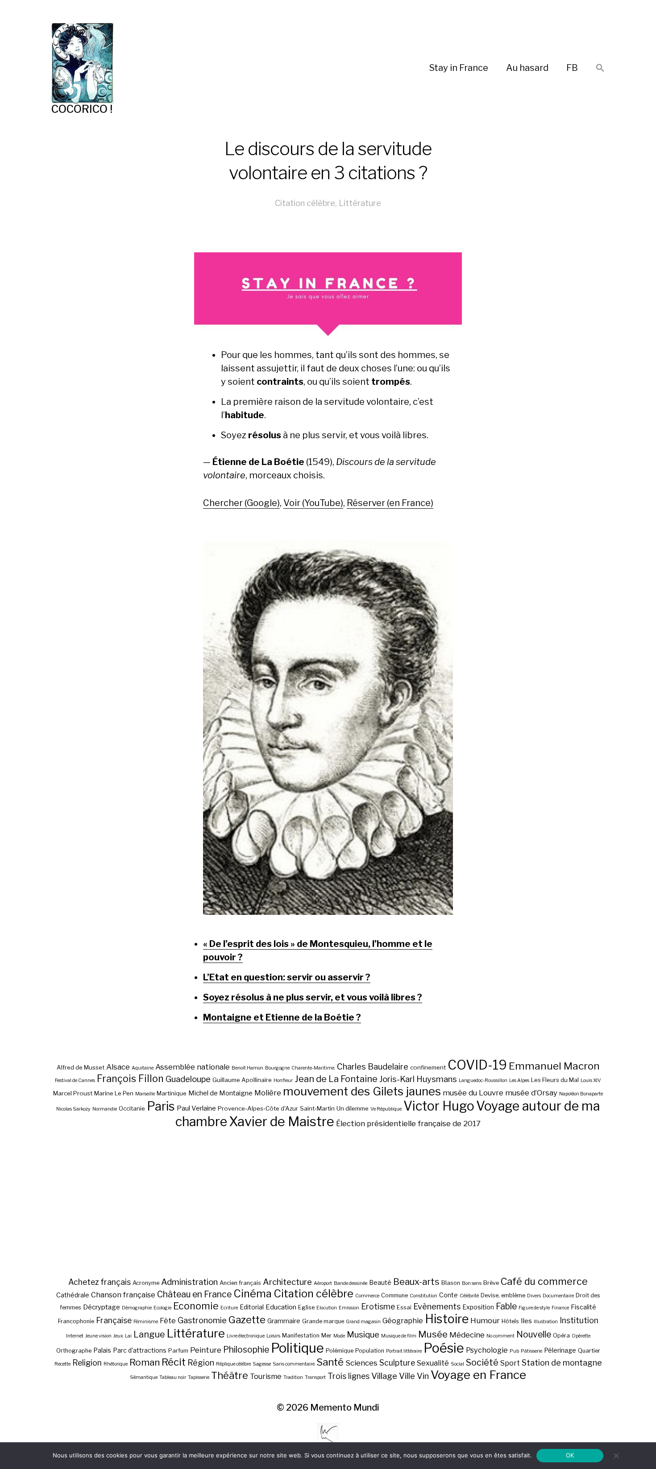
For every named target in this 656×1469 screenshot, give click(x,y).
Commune (394, 1295)
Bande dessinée (350, 1283)
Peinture (205, 1350)
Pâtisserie (531, 1351)
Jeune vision (98, 1336)
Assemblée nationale (192, 1066)
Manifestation (301, 1335)
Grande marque (323, 1321)
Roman (144, 1362)
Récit (174, 1362)
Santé (330, 1362)
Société (482, 1362)
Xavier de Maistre (281, 1121)
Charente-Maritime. (313, 1068)
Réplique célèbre (233, 1364)
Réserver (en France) (390, 503)
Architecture (287, 1282)
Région (200, 1362)
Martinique (172, 1093)
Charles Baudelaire (372, 1067)
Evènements (437, 1306)
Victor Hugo (438, 1106)
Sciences (361, 1362)
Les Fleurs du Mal (555, 1079)
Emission (349, 1308)
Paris (161, 1106)
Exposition (478, 1307)
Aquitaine (143, 1068)
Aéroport (323, 1283)
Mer (326, 1335)
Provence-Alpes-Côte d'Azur (258, 1108)
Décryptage (101, 1307)
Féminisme (145, 1322)
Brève (491, 1283)
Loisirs (273, 1336)
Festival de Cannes (75, 1080)
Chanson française (123, 1294)
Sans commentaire (294, 1364)
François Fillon (130, 1078)
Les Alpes (519, 1080)
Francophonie (76, 1321)
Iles (526, 1321)
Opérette (581, 1336)
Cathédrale (72, 1295)
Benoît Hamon (247, 1068)
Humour (485, 1320)
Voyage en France (478, 1375)
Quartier (589, 1350)
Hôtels (510, 1321)
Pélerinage (560, 1350)
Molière (267, 1092)
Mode (339, 1336)
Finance (560, 1308)
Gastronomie (202, 1320)
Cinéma (252, 1293)
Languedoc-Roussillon (483, 1080)
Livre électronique (246, 1336)
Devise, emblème (503, 1295)
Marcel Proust (72, 1093)
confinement (428, 1067)
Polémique (339, 1350)
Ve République (386, 1109)
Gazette (247, 1319)
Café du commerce (544, 1281)
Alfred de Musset (80, 1067)
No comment (500, 1336)
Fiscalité (583, 1307)
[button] (600, 68)
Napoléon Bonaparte (581, 1094)
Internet (74, 1336)
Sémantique (144, 1377)
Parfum (178, 1350)
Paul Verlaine (196, 1108)
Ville (407, 1376)
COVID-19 (477, 1065)
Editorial (252, 1307)
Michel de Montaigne (220, 1093)
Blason (450, 1283)
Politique (297, 1348)
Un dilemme (352, 1108)
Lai (128, 1336)
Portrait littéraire (404, 1351)
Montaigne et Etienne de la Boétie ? (282, 1017)
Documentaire (558, 1296)
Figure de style (534, 1308)
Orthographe (73, 1350)
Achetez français (99, 1282)
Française (114, 1320)
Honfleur (283, 1080)
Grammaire (283, 1321)
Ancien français (240, 1283)
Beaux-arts (416, 1281)
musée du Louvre (473, 1092)
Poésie (443, 1348)
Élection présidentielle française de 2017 (408, 1123)
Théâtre (229, 1375)
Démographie (137, 1308)
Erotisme (378, 1306)
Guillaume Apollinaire (242, 1079)
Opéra (561, 1335)
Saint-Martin (317, 1108)
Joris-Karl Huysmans (418, 1079)
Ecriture (229, 1308)
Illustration (546, 1322)
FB (572, 67)
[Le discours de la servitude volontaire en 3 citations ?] (328, 727)
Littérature (360, 203)
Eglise (306, 1307)
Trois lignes (349, 1376)
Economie (196, 1306)
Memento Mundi (344, 1407)
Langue (149, 1334)
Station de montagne (562, 1362)
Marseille (145, 1094)
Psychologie (487, 1350)
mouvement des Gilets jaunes (362, 1091)
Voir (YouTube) (313, 503)
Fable (506, 1306)
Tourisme (266, 1376)
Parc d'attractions (139, 1350)
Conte (448, 1295)
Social (457, 1364)
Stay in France (458, 67)
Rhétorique (116, 1364)
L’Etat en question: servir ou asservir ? (286, 977)
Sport (510, 1362)
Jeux (118, 1336)
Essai (404, 1307)
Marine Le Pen (113, 1093)
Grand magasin (363, 1322)
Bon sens (472, 1283)
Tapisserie (198, 1377)
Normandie (104, 1109)
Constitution (423, 1296)
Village (384, 1376)
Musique (363, 1334)
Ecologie (162, 1308)
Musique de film (398, 1336)
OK (570, 1455)
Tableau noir (172, 1377)
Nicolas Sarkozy (73, 1109)
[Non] (615, 1455)
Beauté (380, 1282)
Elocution (326, 1308)
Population (369, 1350)
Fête (168, 1320)
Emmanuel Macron (554, 1066)
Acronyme (146, 1283)
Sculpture (397, 1362)
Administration (189, 1282)
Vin (423, 1376)
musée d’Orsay (531, 1092)
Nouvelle (533, 1334)
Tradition (293, 1377)
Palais (102, 1350)
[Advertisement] (328, 1202)
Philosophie (246, 1349)
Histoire (447, 1319)
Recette (62, 1364)
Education (281, 1307)
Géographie (402, 1320)
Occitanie (132, 1108)
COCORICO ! (81, 109)
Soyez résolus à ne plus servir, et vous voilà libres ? (312, 997)
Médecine (467, 1334)
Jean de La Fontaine (336, 1079)
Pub (514, 1351)
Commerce (367, 1296)
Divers (534, 1296)
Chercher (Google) (241, 503)
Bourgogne (277, 1068)
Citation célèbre (305, 203)
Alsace (118, 1066)
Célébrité (469, 1296)
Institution (579, 1320)
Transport (315, 1377)
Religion (87, 1362)
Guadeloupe (188, 1079)
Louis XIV (591, 1080)
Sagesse (262, 1364)
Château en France (194, 1294)
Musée (433, 1334)
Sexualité (433, 1362)
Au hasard (527, 67)
